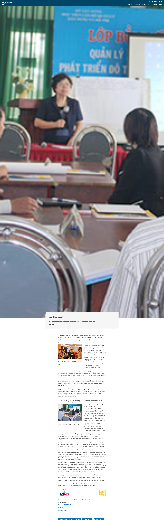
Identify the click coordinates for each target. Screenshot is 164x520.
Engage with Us (146, 4)
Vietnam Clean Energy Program (85, 499)
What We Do (137, 4)
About (130, 4)
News (160, 4)
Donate (155, 4)
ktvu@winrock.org (63, 510)
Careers (151, 1)
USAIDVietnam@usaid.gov (65, 504)
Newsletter (157, 1)
